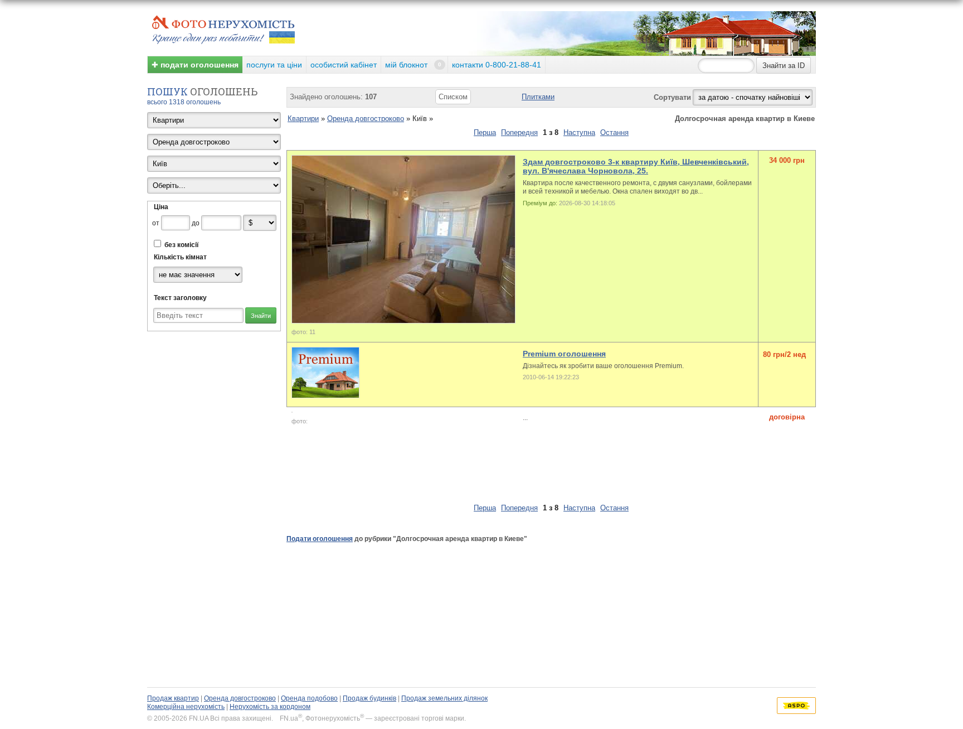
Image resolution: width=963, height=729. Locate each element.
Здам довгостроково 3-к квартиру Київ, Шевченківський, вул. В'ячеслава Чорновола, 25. (636, 166)
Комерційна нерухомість (186, 707)
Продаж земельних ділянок (444, 698)
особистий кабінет (343, 64)
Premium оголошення (564, 353)
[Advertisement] (489, 473)
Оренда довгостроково (365, 118)
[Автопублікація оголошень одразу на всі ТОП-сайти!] (796, 705)
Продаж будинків (369, 698)
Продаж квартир (173, 698)
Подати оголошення (319, 539)
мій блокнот (413, 64)
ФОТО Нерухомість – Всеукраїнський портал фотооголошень (223, 28)
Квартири (303, 118)
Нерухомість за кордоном (270, 707)
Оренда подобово (309, 698)
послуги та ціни (274, 64)
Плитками (538, 97)
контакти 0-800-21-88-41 (496, 64)
